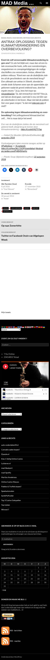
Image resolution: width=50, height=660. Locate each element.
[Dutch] (9, 327)
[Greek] (18, 327)
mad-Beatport (6, 468)
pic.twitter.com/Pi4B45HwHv (14, 151)
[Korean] (30, 327)
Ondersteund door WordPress (11, 657)
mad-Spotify (6, 473)
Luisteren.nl (6, 463)
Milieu (9, 38)
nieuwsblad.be (8, 94)
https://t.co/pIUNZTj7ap (31, 129)
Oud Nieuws (17, 38)
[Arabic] (5, 327)
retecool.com (38, 103)
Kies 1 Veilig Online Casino (12, 459)
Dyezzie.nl (5, 454)
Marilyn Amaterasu (9, 477)
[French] (14, 327)
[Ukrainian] (44, 327)
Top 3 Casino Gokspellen (11, 500)
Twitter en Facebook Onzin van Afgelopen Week (22, 236)
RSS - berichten (15, 630)
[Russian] (37, 327)
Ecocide (28, 184)
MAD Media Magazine (19, 3)
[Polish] (32, 327)
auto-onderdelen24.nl (10, 445)
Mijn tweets (6, 312)
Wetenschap (28, 38)
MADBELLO (20, 53)
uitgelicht (7, 211)
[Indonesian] (23, 327)
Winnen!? (5, 509)
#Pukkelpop (6, 146)
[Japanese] (28, 327)
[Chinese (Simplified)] (7, 327)
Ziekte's (37, 38)
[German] (16, 327)
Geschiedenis (16, 208)
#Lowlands (21, 146)
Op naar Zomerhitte (11, 224)
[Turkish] (42, 327)
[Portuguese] (35, 327)
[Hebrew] (21, 327)
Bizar (3, 38)
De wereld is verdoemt (10, 193)
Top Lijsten (5, 505)
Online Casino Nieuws (10, 482)
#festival (39, 148)
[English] (12, 327)
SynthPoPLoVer (7, 496)
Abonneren (8, 544)
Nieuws (35, 208)
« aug (4, 590)
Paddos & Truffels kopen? (11, 486)
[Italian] (25, 327)
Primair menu (47, 3)
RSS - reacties (15, 641)
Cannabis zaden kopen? (10, 449)
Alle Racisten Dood (9, 184)
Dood (5, 208)
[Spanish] (39, 327)
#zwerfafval (29, 148)
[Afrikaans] (2, 327)
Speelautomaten (7, 491)
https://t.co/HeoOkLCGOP (12, 148)
